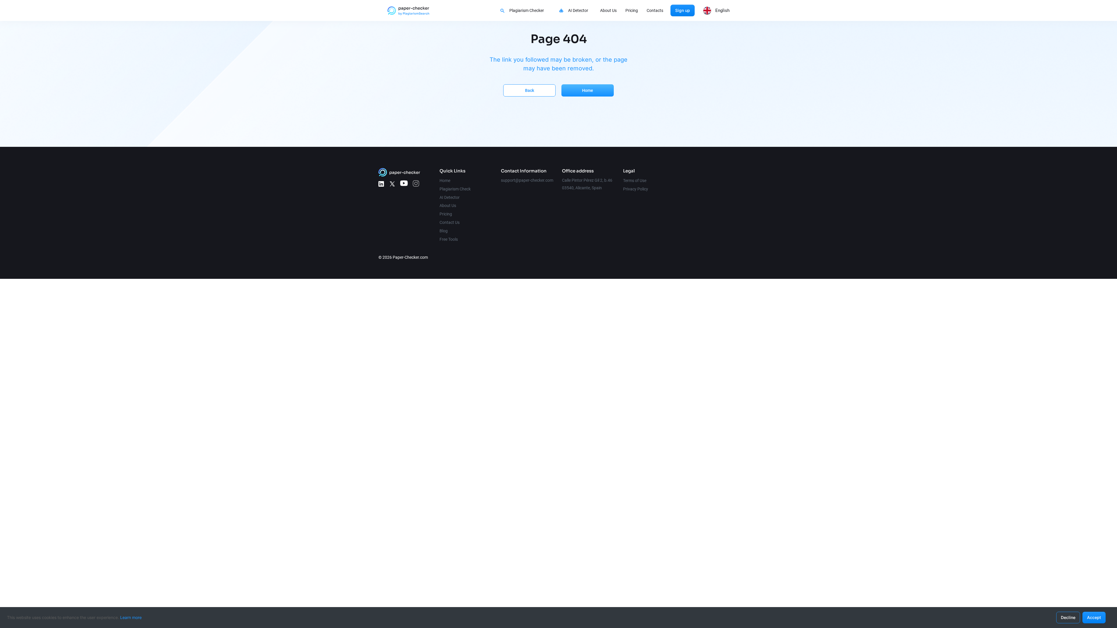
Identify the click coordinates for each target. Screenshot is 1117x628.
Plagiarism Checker (526, 10)
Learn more (131, 617)
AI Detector (578, 10)
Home (587, 90)
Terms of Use (634, 180)
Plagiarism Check (455, 189)
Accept (1094, 617)
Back (529, 90)
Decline (1068, 617)
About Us (608, 10)
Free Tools (449, 239)
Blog (444, 231)
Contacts (655, 10)
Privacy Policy (635, 189)
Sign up (682, 10)
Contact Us (450, 222)
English (722, 10)
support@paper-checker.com (527, 180)
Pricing (631, 10)
